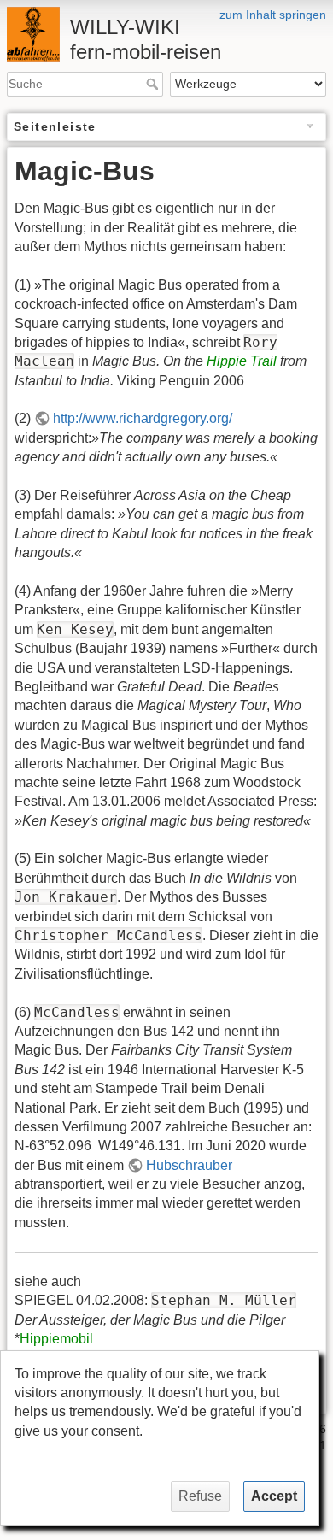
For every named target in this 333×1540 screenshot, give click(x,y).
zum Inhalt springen (272, 14)
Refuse (200, 1496)
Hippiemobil (56, 1338)
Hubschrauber (189, 1165)
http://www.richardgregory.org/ (142, 418)
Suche (154, 84)
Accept (274, 1496)
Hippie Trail (242, 361)
